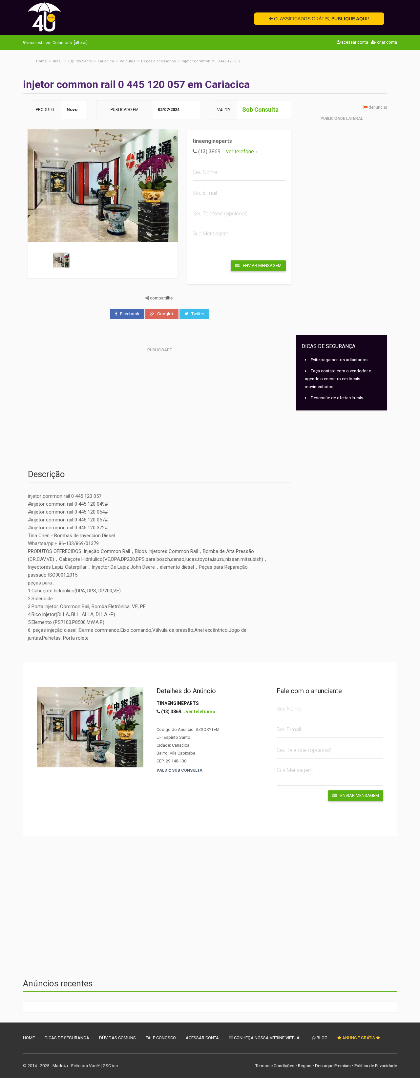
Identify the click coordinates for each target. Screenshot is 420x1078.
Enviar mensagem (262, 265)
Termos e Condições (274, 1065)
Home (29, 1037)
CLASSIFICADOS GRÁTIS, (321, 18)
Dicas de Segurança (67, 1037)
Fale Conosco (161, 1037)
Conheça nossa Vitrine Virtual (267, 1037)
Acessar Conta (202, 1037)
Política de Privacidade (375, 1065)
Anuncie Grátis (358, 1037)
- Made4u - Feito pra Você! (75, 1065)
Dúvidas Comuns (117, 1037)
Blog (321, 1037)
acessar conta (354, 42)
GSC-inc (110, 1065)
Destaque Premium (333, 1065)
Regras (304, 1065)
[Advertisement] (159, 401)
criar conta (386, 42)
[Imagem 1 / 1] (61, 260)
